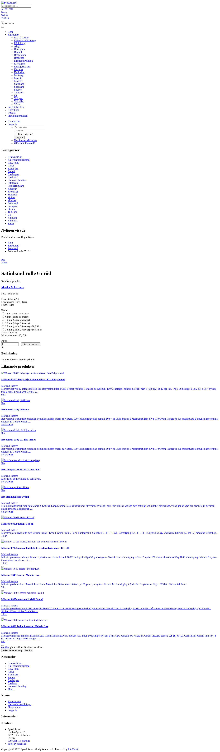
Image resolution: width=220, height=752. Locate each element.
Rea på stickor (21, 37)
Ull (15, 95)
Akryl (17, 46)
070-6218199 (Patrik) (19, 740)
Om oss (11, 112)
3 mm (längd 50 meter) (17, 313)
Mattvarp (18, 75)
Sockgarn (19, 86)
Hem (10, 242)
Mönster (18, 81)
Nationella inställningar (19, 704)
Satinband (19, 84)
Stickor (17, 89)
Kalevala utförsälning (25, 40)
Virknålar (19, 101)
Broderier (19, 57)
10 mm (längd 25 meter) (17, 320)
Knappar (18, 69)
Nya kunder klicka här (25, 140)
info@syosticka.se (17, 743)
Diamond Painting (23, 60)
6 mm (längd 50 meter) (17, 316)
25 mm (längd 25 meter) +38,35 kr (22, 326)
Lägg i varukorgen (31, 344)
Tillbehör (18, 92)
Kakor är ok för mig (12, 650)
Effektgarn (19, 63)
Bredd (4, 310)
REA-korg (19, 43)
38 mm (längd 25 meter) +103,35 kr (23, 329)
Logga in (12, 124)
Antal (4, 340)
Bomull (18, 52)
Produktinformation (18, 115)
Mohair (18, 78)
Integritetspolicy (16, 107)
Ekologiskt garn (22, 66)
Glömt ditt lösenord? (24, 143)
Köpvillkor (13, 110)
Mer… (11, 689)
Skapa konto (14, 707)
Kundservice (14, 121)
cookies (5, 647)
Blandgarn (19, 49)
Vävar (17, 104)
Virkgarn (18, 98)
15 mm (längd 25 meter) (17, 323)
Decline (28, 650)
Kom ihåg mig (25, 134)
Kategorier (13, 34)
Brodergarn (20, 55)
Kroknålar (19, 72)
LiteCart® (73, 749)
